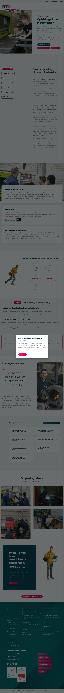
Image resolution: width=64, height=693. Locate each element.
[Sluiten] (46, 337)
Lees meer (22, 354)
